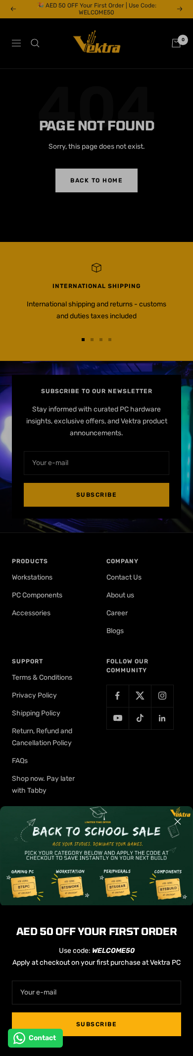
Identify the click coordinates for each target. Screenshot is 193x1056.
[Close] (177, 821)
